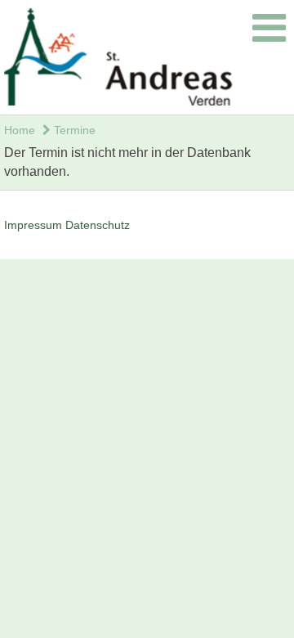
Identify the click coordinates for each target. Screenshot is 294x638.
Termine (73, 130)
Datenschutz (97, 224)
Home (19, 130)
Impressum (33, 224)
